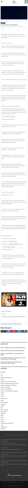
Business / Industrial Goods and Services (9, 383)
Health (2, 400)
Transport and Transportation (7, 423)
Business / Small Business (6, 389)
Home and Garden (4, 402)
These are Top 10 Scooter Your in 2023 (9, 443)
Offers (2, 417)
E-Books (2, 392)
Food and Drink (4, 398)
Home (5, 485)
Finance (2, 396)
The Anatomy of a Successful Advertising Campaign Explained (13, 444)
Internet (2, 406)
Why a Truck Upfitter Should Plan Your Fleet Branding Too (13, 347)
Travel (2, 425)
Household (3, 404)
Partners (21, 485)
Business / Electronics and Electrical (8, 381)
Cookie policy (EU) (10, 485)
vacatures (3, 313)
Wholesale (3, 428)
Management (3, 411)
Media (2, 415)
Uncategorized (4, 426)
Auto (2, 375)
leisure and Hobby (4, 409)
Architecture (3, 372)
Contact (16, 486)
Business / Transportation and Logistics (9, 391)
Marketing (3, 413)
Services (2, 419)
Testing (2, 421)
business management (6, 311)
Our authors (17, 485)
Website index (11, 486)
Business (3, 379)
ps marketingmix (4, 447)
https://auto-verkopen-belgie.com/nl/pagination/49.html (13, 316)
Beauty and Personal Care (6, 377)
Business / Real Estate (5, 387)
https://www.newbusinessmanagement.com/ (11, 323)
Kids (2, 408)
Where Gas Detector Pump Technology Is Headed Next (12, 350)
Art (1, 373)
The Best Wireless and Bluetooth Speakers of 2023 (11, 449)
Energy (2, 394)
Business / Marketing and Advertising (9, 385)
